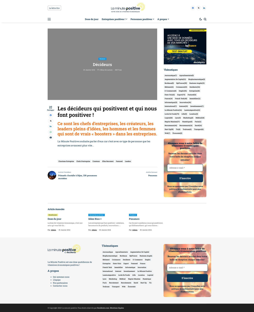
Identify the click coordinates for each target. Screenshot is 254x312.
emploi (183, 91)
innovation (185, 102)
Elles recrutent (108, 161)
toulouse (187, 129)
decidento (195, 87)
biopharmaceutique (196, 79)
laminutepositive (192, 110)
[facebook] (193, 8)
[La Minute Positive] (127, 8)
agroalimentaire (186, 75)
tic (178, 129)
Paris (198, 122)
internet (183, 106)
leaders (128, 161)
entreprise (194, 91)
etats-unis (170, 95)
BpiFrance (181, 83)
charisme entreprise (66, 161)
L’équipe (57, 279)
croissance (181, 87)
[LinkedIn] (204, 8)
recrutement (171, 125)
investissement (197, 106)
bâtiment (169, 87)
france (169, 98)
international (171, 106)
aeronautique (171, 75)
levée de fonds (172, 114)
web (167, 133)
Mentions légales (117, 308)
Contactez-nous (60, 285)
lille (184, 114)
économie (177, 133)
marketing (188, 118)
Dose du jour (54, 218)
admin (53, 230)
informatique (171, 102)
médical (200, 118)
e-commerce (170, 91)
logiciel (169, 118)
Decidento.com (103, 308)
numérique (187, 122)
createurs (96, 161)
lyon (178, 118)
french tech (181, 98)
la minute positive (173, 110)
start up (169, 129)
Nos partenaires (60, 282)
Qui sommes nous (61, 277)
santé (198, 125)
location (193, 114)
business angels (197, 83)
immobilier (195, 98)
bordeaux (169, 83)
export (181, 95)
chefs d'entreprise (83, 161)
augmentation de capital (175, 79)
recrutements (186, 125)
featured (119, 161)
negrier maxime (172, 122)
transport (199, 129)
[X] (198, 8)
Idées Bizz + (95, 218)
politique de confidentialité (180, 189)
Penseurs (134, 218)
